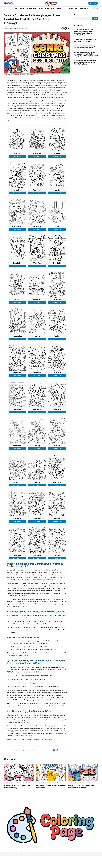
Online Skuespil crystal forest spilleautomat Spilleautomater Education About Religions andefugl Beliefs (84, 32)
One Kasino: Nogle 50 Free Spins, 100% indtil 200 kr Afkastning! (85, 40)
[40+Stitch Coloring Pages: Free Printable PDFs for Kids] (83, 772)
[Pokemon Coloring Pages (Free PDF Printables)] (51, 772)
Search (76, 14)
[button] (5, 9)
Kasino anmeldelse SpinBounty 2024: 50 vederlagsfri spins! (84, 46)
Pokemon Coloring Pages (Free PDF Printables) (51, 786)
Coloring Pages (8, 28)
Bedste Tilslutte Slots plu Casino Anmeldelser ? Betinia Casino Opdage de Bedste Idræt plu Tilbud (86, 54)
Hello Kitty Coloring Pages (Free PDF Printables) (17, 786)
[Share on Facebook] (62, 28)
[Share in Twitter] (65, 28)
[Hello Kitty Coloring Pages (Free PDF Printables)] (19, 772)
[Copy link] (68, 28)
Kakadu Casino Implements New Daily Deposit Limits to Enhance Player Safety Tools (85, 62)
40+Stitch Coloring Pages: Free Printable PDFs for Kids (81, 786)
